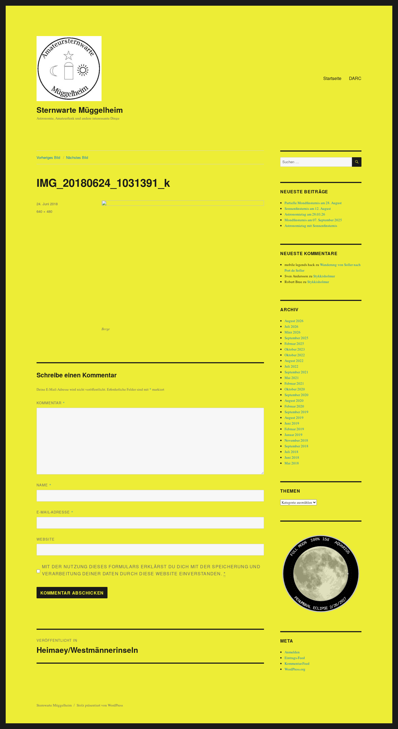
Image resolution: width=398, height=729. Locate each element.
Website (46, 539)
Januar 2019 (293, 434)
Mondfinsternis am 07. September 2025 (313, 219)
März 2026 (293, 332)
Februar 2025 (294, 343)
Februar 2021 (294, 383)
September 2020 (296, 394)
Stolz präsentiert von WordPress (100, 705)
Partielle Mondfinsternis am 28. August (313, 202)
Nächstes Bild (77, 157)
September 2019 (296, 411)
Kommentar (51, 402)
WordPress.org (295, 669)
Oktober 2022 (295, 354)
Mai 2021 (292, 377)
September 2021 (296, 372)
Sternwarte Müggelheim (80, 109)
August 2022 (294, 360)
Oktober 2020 (295, 389)
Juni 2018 (292, 457)
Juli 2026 (291, 326)
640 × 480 (44, 211)
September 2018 (296, 446)
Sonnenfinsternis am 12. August (308, 208)
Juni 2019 (292, 423)
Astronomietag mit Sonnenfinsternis (311, 225)
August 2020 (294, 400)
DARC (355, 78)
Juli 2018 (291, 451)
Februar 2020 (294, 406)
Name (44, 484)
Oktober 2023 (295, 349)
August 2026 (294, 320)
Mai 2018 (292, 463)
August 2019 (294, 417)
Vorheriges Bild (48, 157)
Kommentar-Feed (297, 663)
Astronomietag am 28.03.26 (305, 214)
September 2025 (296, 337)
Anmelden (292, 652)
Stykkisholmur (324, 276)
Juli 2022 (291, 366)
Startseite (332, 78)
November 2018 (296, 440)
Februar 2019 (294, 428)
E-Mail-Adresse (55, 512)
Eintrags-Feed (295, 657)
